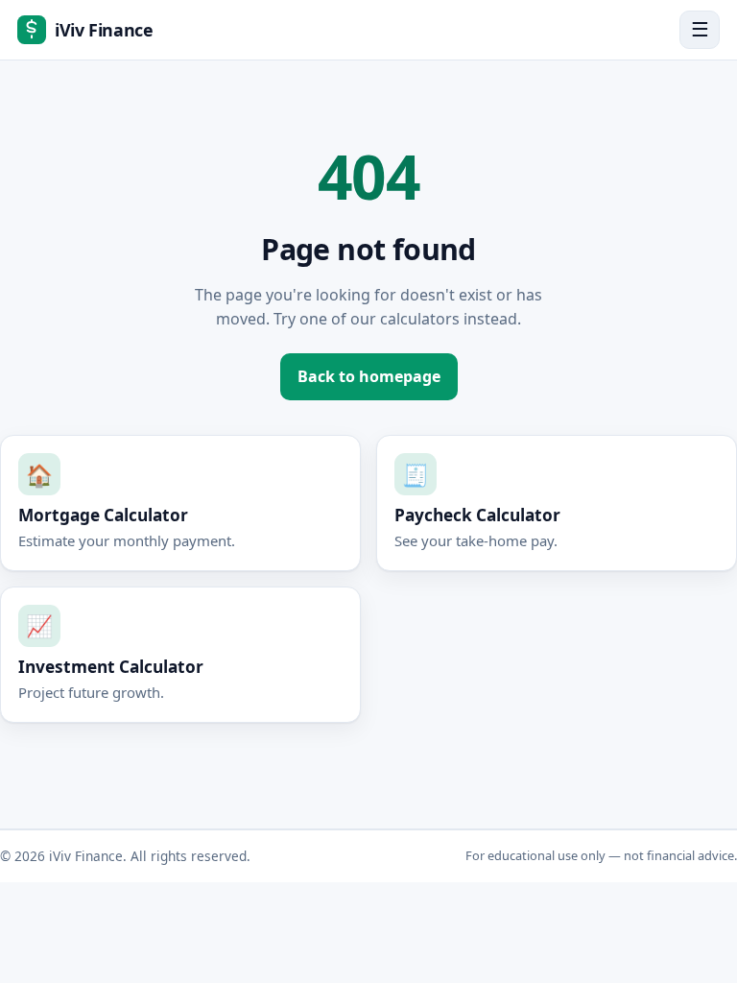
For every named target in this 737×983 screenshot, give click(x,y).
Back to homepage (368, 376)
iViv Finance (104, 29)
